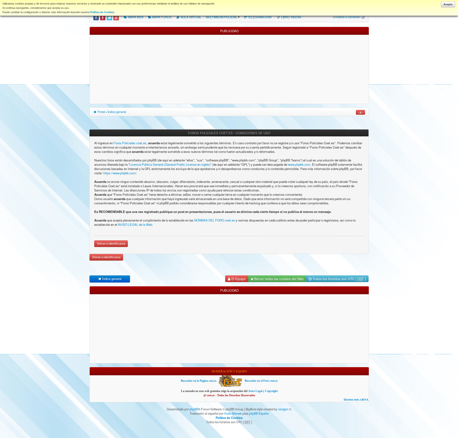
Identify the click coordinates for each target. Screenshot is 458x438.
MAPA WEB (135, 17)
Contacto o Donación (346, 17)
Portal (101, 112)
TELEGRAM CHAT (259, 17)
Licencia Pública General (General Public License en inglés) (170, 164)
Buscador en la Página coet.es (199, 380)
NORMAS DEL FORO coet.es (215, 220)
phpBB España (259, 413)
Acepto (448, 4)
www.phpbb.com (299, 164)
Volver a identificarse (111, 243)
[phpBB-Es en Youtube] (116, 17)
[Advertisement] (229, 68)
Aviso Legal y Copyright (263, 391)
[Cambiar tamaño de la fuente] (360, 112)
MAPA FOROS (161, 17)
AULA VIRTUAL (190, 17)
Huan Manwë (233, 413)
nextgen (283, 409)
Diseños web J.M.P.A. (356, 399)
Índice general (117, 112)
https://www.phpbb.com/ (119, 173)
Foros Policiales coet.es (130, 143)
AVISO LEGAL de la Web (134, 224)
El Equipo (238, 278)
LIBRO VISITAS (290, 17)
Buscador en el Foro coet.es (261, 380)
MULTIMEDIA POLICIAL (221, 17)
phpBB (193, 409)
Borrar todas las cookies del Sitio (278, 278)
